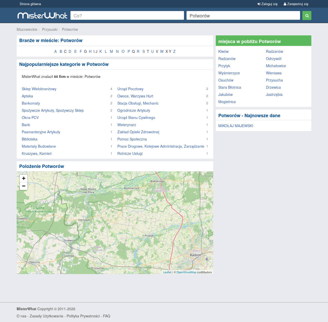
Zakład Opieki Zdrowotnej (138, 131)
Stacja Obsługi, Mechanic (138, 103)
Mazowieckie (27, 29)
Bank (26, 124)
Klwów (223, 51)
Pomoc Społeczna (132, 139)
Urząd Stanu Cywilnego (136, 117)
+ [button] (23, 178)
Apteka (27, 95)
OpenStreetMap (186, 272)
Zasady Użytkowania (46, 315)
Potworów (70, 29)
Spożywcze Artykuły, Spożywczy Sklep (53, 110)
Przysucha (274, 80)
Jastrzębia (274, 94)
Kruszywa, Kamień (37, 153)
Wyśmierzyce (229, 72)
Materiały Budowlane (39, 146)
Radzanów (274, 51)
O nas (21, 315)
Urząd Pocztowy (130, 88)
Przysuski (49, 29)
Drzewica (273, 87)
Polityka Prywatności (83, 315)
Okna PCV (30, 117)
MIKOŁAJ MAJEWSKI (235, 125)
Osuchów (225, 80)
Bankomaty (31, 103)
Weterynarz (126, 124)
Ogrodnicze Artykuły (133, 110)
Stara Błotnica (229, 87)
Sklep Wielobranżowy (39, 88)
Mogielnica (227, 101)
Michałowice (276, 65)
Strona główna (30, 3)
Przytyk (224, 65)
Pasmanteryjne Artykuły (41, 131)
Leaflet (167, 272)
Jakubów (225, 94)
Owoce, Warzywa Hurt (135, 95)
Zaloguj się (269, 3)
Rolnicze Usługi (129, 153)
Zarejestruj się (297, 3)
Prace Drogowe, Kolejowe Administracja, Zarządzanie (160, 146)
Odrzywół (273, 58)
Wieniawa (274, 72)
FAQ (106, 315)
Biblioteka (29, 139)
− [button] (23, 186)
